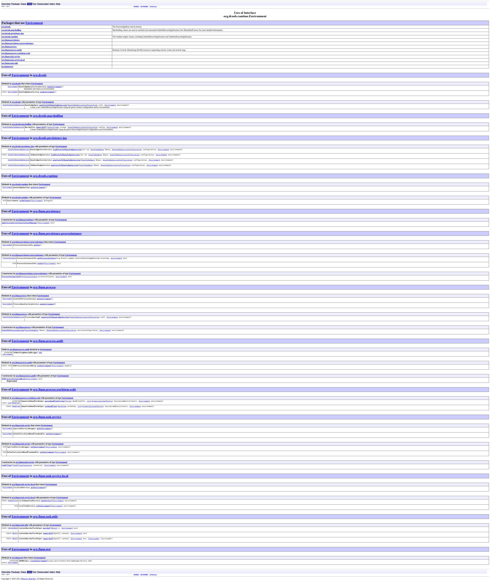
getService (46, 501)
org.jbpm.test (42, 549)
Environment (34, 23)
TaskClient (7, 465)
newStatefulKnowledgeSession (53, 105)
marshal (46, 528)
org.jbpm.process (44, 287)
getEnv (37, 245)
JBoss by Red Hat (28, 579)
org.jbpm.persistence (46, 211)
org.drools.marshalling (48, 115)
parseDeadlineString (54, 401)
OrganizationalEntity (102, 401)
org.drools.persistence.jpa (50, 138)
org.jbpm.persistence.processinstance (57, 233)
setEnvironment (44, 366)
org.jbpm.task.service (47, 417)
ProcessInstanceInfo (11, 277)
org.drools (39, 75)
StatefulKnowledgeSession (13, 105)
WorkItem (62, 406)
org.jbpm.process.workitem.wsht (54, 389)
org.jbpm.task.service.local (50, 476)
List (9, 403)
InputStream (53, 127)
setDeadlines (51, 406)
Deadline (16, 403)
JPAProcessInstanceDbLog (13, 379)
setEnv (40, 263)
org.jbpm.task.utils (45, 516)
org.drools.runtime (45, 175)
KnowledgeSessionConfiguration (82, 105)
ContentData (13, 528)
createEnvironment (38, 561)
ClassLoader (93, 539)
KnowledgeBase (97, 150)
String (68, 401)
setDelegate (25, 201)
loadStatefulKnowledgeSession (67, 150)
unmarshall (41, 127)
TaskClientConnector (22, 465)
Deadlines (16, 406)
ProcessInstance (9, 258)
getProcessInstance (46, 258)
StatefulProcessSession (13, 330)
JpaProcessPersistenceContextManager (19, 223)
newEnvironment (54, 87)
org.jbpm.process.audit (48, 341)
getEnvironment (38, 187)
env (40, 353)
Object (54, 528)
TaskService (13, 501)
